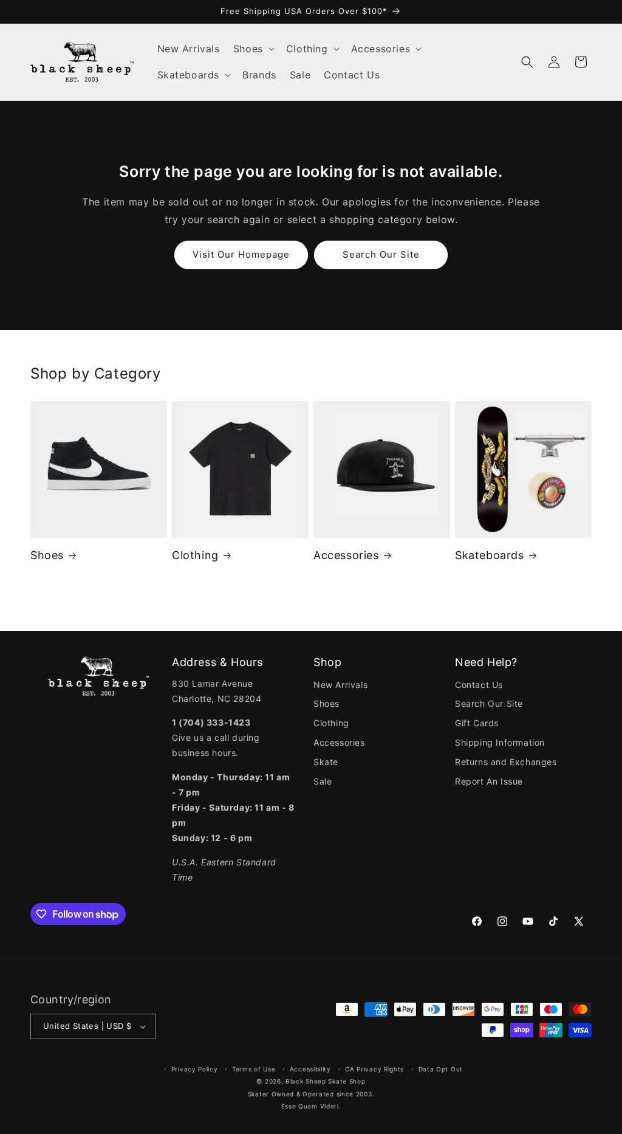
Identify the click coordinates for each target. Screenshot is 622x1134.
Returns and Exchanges (506, 762)
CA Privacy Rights (374, 1069)
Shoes (47, 555)
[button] (253, 49)
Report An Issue (489, 781)
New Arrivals (340, 684)
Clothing (195, 555)
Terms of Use (253, 1069)
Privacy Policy (194, 1069)
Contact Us (479, 684)
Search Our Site (381, 254)
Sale (322, 781)
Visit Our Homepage (241, 254)
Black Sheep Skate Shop (325, 1081)
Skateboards (489, 555)
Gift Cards (477, 723)
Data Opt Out (441, 1069)
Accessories (346, 555)
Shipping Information (500, 742)
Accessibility (310, 1069)
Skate (325, 762)
